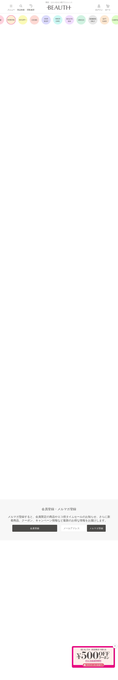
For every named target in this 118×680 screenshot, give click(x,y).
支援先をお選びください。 (82, 63)
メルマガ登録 (96, 528)
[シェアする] (94, 141)
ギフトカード (17, 602)
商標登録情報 (94, 582)
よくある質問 (68, 587)
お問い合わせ (68, 602)
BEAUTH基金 (68, 577)
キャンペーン (17, 607)
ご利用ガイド (68, 582)
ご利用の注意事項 (78, 329)
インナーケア (17, 577)
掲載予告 (15, 597)
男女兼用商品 (17, 587)
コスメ (13, 568)
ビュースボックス (20, 582)
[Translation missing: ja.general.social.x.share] (88, 141)
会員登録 (34, 528)
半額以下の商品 (18, 563)
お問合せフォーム (83, 389)
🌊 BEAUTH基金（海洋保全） (88, 70)
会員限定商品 (17, 592)
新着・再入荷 (17, 558)
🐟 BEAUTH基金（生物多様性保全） (89, 75)
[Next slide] (55, 56)
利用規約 (92, 568)
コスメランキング (45, 563)
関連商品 (73, 149)
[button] (8, 99)
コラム (13, 612)
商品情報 (73, 220)
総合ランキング (44, 558)
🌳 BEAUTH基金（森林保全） (88, 67)
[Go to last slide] (4, 56)
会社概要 (92, 563)
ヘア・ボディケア (20, 573)
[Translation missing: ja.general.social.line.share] (82, 141)
